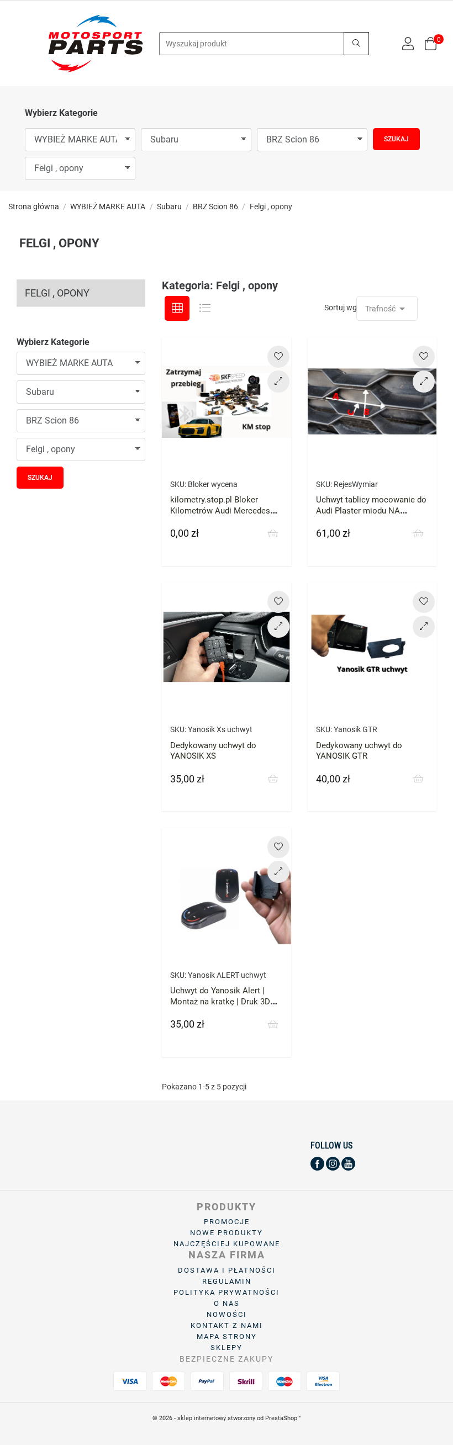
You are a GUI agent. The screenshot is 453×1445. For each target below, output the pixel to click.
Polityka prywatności (226, 1292)
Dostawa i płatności (227, 1270)
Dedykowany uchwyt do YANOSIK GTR (359, 750)
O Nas (227, 1303)
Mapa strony (227, 1336)
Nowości (227, 1314)
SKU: (178, 484)
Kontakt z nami (227, 1325)
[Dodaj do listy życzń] (278, 357)
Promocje (227, 1222)
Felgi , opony (57, 293)
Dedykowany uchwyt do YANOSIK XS (213, 750)
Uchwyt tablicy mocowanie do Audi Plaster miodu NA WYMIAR (371, 511)
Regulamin (226, 1281)
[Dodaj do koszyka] (273, 534)
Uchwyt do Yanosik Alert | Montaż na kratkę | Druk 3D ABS (220, 1002)
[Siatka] (177, 308)
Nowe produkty (226, 1233)
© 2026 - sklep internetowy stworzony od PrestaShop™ (226, 1418)
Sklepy (226, 1347)
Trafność (387, 308)
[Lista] (204, 308)
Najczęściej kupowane (226, 1244)
